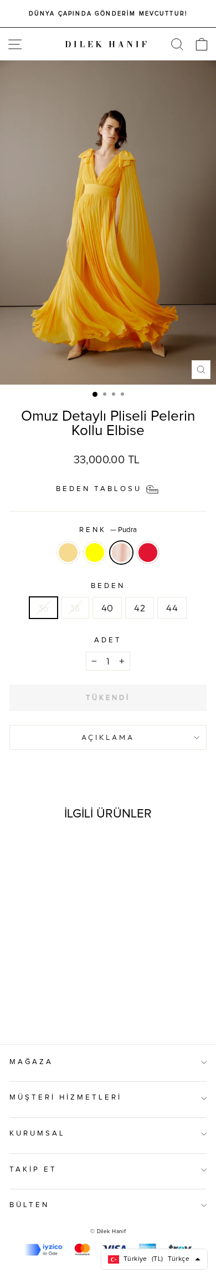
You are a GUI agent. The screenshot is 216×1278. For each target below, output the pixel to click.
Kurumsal (37, 1133)
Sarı (95, 552)
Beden (108, 586)
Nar (148, 552)
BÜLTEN (29, 1205)
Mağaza (31, 1062)
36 (43, 608)
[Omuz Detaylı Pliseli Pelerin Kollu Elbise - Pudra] (53, 1007)
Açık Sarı (68, 552)
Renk (108, 530)
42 (139, 608)
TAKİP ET (33, 1169)
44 (172, 608)
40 (107, 608)
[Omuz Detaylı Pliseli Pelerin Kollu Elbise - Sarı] (41, 1007)
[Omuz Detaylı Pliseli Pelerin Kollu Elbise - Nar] (66, 1007)
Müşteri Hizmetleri (65, 1097)
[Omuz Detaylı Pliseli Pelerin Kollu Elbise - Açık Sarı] (28, 1007)
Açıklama (108, 737)
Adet (108, 640)
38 (75, 608)
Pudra (121, 552)
